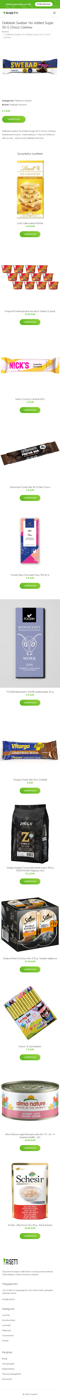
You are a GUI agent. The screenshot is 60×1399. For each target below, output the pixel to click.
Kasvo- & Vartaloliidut (30, 1046)
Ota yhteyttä (8, 1363)
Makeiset (19, 100)
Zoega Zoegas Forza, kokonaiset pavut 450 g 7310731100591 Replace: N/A (30, 869)
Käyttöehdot (8, 1369)
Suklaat (28, 100)
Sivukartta (7, 1379)
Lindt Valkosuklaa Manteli (30, 223)
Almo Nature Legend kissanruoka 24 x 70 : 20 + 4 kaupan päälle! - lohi (30, 1136)
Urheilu (5, 1340)
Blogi (4, 1358)
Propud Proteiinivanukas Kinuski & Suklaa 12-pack (30, 311)
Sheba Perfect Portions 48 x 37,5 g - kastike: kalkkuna (30, 958)
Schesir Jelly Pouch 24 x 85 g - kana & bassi (30, 1225)
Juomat (5, 1315)
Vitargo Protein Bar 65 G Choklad (30, 779)
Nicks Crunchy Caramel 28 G (30, 399)
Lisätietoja (14, 119)
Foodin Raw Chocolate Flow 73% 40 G (30, 575)
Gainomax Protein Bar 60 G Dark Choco (30, 487)
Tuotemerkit (8, 1335)
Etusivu (5, 31)
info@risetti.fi (8, 1299)
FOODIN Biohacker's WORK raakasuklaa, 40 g (30, 691)
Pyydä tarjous (43, 4)
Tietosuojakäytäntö (11, 1374)
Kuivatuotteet (8, 1320)
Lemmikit (6, 1325)
